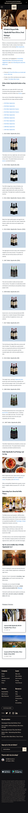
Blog (16, 691)
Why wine (17, 674)
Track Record (18, 682)
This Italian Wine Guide (13, 79)
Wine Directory (5, 696)
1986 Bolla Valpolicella (9, 126)
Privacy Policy (16, 783)
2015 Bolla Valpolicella (9, 103)
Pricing (17, 680)
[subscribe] (24, 749)
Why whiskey (18, 676)
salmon (16, 477)
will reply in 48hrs (10, 761)
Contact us (18, 696)
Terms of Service (9, 783)
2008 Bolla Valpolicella (9, 117)
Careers (3, 680)
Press (3, 682)
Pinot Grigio (19, 521)
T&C (16, 700)
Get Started (23, 7)
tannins (4, 160)
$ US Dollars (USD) (7, 708)
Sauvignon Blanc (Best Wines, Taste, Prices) (12, 736)
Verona (20, 93)
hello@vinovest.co (10, 759)
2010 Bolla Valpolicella (9, 106)
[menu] (2, 6)
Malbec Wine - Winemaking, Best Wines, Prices (11, 733)
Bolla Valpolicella (20, 46)
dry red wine (5, 412)
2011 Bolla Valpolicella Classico (11, 109)
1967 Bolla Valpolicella (9, 114)
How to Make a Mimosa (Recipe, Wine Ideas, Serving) (12, 726)
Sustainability (5, 691)
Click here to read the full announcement (13, 3)
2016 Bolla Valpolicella (9, 123)
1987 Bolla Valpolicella (9, 129)
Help (16, 694)
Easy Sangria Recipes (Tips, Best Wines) (11, 729)
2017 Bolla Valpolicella (9, 120)
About (3, 676)
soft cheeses (16, 479)
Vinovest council (6, 678)
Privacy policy (18, 698)
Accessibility (18, 702)
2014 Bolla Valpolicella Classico (11, 112)
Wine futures (5, 694)
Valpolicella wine (19, 379)
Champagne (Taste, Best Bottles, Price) (11, 723)
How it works (18, 678)
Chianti (23, 521)
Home (3, 674)
